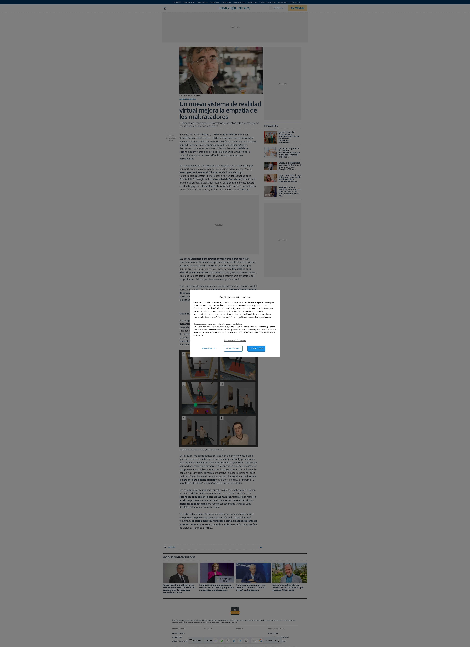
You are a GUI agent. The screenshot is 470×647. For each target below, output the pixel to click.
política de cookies (247, 317)
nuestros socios (229, 302)
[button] (235, 340)
